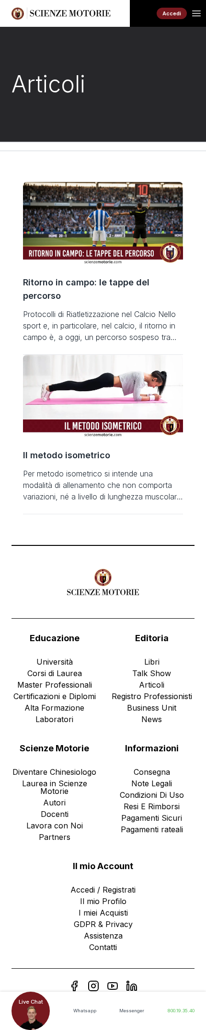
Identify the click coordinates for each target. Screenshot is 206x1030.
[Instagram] (93, 986)
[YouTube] (112, 986)
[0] (143, 13)
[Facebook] (74, 986)
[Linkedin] (131, 986)
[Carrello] (143, 13)
